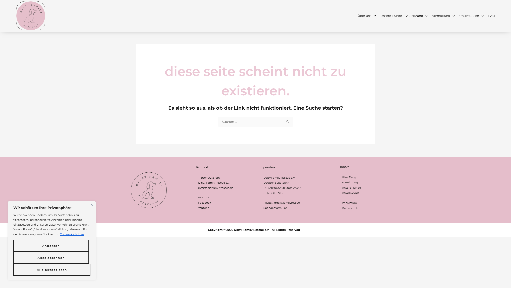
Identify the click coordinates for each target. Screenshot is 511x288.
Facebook (204, 202)
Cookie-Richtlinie (72, 234)
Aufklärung (414, 16)
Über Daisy (349, 177)
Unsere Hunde (391, 16)
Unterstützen (469, 16)
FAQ (491, 16)
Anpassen (51, 246)
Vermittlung (441, 16)
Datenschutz (350, 208)
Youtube (203, 207)
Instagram (205, 197)
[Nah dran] (91, 204)
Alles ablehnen (51, 258)
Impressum (349, 202)
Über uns (364, 16)
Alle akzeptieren (52, 270)
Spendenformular (275, 207)
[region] (52, 240)
